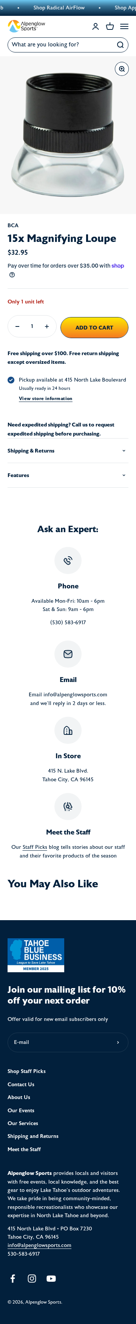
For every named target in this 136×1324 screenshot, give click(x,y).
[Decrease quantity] (17, 326)
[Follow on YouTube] (51, 1278)
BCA (13, 225)
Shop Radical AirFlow (52, 8)
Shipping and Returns (33, 1136)
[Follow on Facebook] (13, 1278)
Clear (104, 45)
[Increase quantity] (46, 326)
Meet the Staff (24, 1149)
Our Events (21, 1110)
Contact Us (21, 1084)
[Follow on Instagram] (32, 1278)
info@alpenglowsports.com (39, 1245)
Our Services (23, 1123)
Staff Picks (35, 847)
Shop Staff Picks (27, 1071)
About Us (19, 1097)
